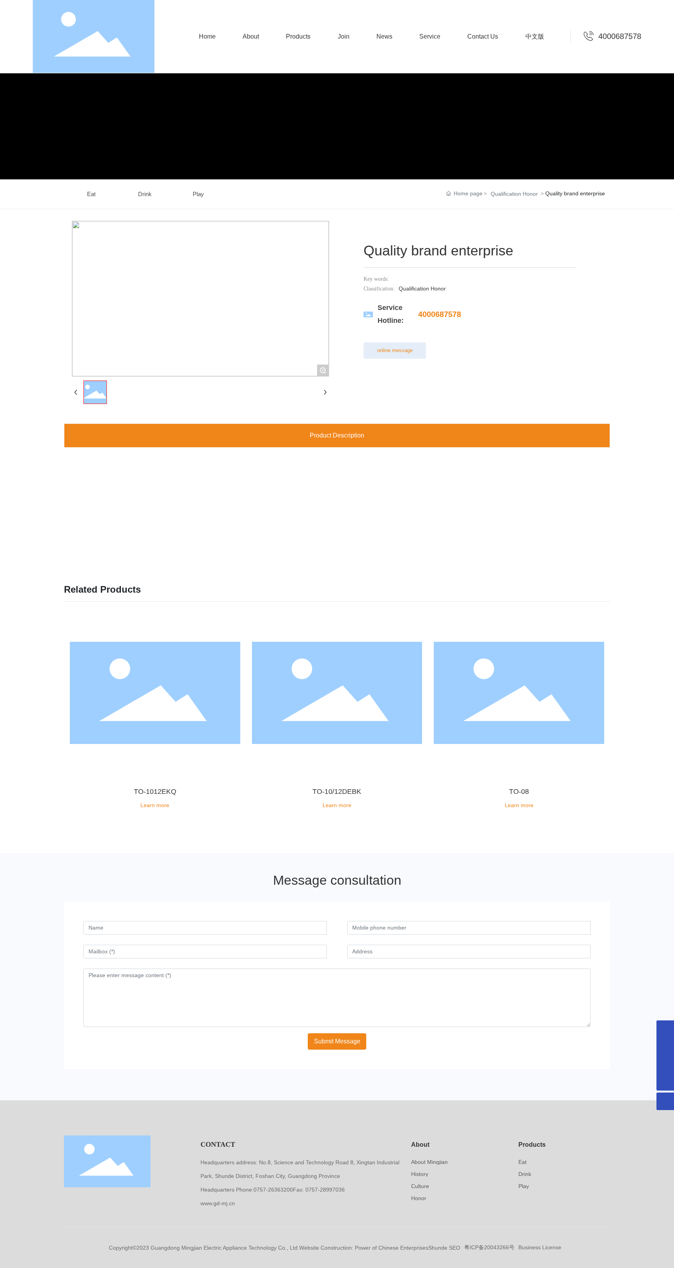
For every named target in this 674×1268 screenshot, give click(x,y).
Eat (91, 194)
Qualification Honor (514, 194)
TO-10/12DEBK (336, 791)
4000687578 (619, 36)
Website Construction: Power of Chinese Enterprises (363, 1248)
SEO (454, 1248)
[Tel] (665, 1046)
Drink (145, 194)
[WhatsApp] (665, 1029)
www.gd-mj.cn (217, 1203)
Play (198, 194)
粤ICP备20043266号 (489, 1247)
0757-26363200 (273, 1190)
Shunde (437, 1248)
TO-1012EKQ (155, 791)
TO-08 (519, 791)
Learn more (154, 805)
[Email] (665, 1064)
